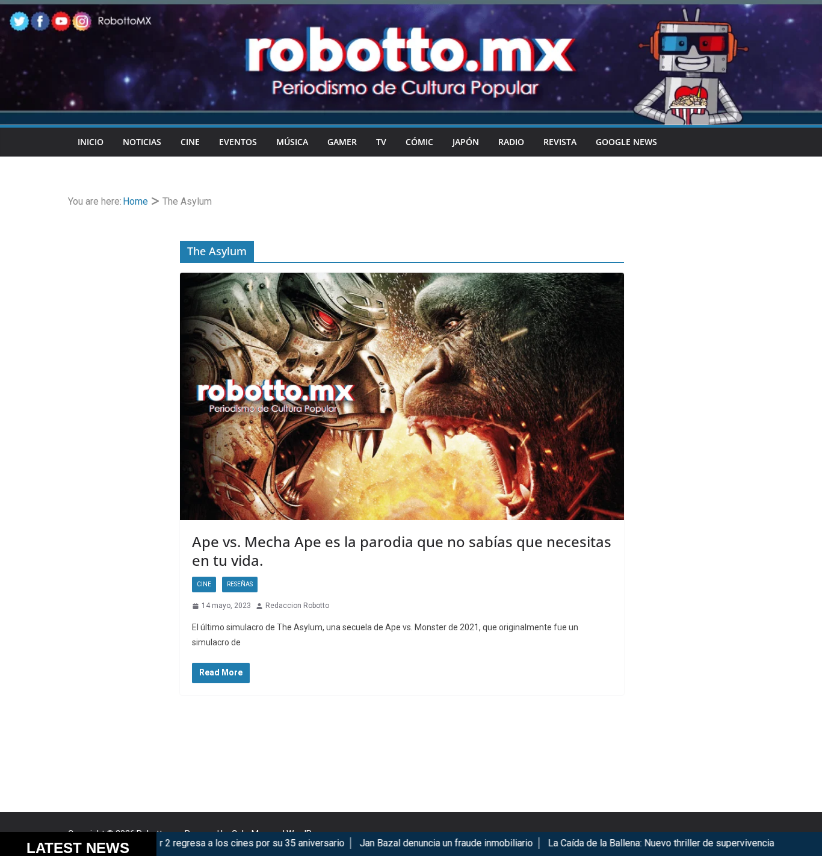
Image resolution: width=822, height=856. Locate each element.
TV (381, 141)
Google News (626, 141)
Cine (190, 141)
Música (292, 141)
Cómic (419, 141)
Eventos (238, 141)
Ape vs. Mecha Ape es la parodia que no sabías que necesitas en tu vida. (401, 551)
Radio (511, 141)
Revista (559, 141)
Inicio (91, 141)
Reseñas (240, 584)
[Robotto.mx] (411, 8)
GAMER (342, 141)
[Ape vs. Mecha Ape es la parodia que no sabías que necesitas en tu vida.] (402, 396)
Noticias (142, 141)
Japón (466, 141)
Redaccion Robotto (297, 605)
